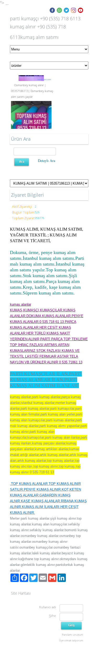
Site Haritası (21, 593)
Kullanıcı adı (47, 607)
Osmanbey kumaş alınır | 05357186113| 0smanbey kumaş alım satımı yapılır (32, 90)
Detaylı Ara (46, 160)
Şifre (52, 615)
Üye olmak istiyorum (71, 640)
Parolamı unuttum (72, 634)
